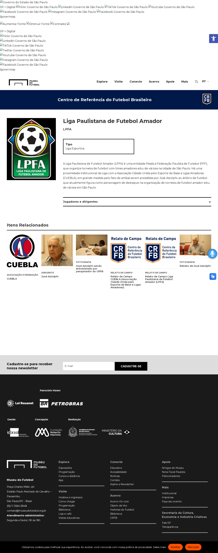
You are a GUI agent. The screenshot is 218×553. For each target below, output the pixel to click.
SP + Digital (7, 7)
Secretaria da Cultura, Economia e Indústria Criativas (184, 515)
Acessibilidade (118, 472)
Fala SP (166, 522)
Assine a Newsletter (122, 484)
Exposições (65, 467)
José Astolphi (49, 276)
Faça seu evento (172, 501)
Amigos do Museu (173, 467)
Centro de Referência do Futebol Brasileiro (105, 99)
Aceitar (175, 547)
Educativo (116, 467)
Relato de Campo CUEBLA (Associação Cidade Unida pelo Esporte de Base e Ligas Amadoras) (126, 282)
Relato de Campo (122, 272)
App (61, 480)
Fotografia (83, 262)
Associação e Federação (22, 275)
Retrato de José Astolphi (195, 265)
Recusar (193, 547)
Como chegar (67, 501)
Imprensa (167, 497)
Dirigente (47, 272)
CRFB (113, 517)
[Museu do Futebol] (24, 82)
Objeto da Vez (118, 505)
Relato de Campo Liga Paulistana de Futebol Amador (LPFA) (159, 279)
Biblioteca (64, 509)
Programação (67, 472)
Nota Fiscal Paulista (173, 472)
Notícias (115, 476)
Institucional (169, 493)
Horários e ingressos (70, 497)
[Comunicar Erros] (68, 24)
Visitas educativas (69, 517)
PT (204, 81)
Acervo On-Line (119, 501)
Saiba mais (159, 547)
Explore (64, 462)
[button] (213, 38)
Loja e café (65, 513)
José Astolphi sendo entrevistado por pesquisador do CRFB (89, 268)
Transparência (170, 526)
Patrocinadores (171, 476)
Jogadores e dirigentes (80, 201)
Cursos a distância (69, 476)
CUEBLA (12, 278)
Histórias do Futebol (122, 509)
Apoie (166, 462)
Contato (115, 480)
